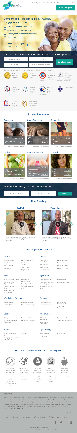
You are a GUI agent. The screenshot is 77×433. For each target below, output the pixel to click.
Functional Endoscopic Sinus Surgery (47, 283)
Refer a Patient (54, 417)
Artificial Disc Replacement (44, 318)
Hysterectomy (44, 336)
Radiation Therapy (63, 268)
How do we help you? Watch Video (16, 45)
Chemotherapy (62, 260)
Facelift (6, 263)
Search (65, 193)
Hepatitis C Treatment (28, 320)
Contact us (26, 417)
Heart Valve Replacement (25, 280)
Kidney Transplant (9, 318)
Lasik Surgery (61, 279)
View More (70, 413)
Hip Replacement (45, 302)
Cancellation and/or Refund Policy (48, 430)
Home (6, 417)
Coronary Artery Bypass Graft (9, 283)
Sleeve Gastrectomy (27, 305)
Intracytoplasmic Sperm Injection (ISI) (11, 338)
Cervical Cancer (45, 270)
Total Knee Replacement (61, 307)
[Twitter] (60, 423)
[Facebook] (55, 423)
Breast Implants (9, 260)
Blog (65, 417)
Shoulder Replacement (47, 305)
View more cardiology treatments (16, 146)
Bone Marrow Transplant (44, 261)
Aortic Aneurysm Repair (11, 279)
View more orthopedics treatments (62, 146)
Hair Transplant (9, 265)
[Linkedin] (66, 423)
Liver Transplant (26, 318)
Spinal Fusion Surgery (64, 318)
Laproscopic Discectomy (44, 322)
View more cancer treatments (41, 178)
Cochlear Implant (45, 279)
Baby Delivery (44, 333)
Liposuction (7, 268)
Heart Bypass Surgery (28, 284)
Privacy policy (34, 430)
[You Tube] (71, 423)
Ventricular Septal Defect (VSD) (9, 291)
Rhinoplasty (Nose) (27, 260)
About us (60, 3)
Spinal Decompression (64, 320)
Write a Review (39, 417)
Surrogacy (24, 333)
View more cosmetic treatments (63, 178)
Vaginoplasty (25, 270)
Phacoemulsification (63, 282)
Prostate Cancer (62, 265)
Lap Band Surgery (27, 302)
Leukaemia (60, 263)
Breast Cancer (44, 264)
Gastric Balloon (8, 305)
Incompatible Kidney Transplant (10, 321)
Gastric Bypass (8, 302)
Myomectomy (61, 333)
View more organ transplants (41, 146)
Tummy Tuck (25, 267)
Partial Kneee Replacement (61, 303)
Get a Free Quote (65, 8)
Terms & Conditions (24, 430)
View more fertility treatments (17, 178)
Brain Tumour (44, 267)
